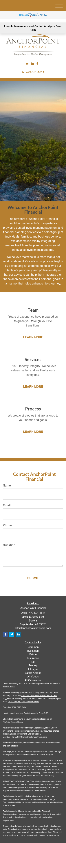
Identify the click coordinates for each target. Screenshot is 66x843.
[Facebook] (37, 64)
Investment (33, 650)
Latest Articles (33, 673)
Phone (7, 525)
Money (33, 665)
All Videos (33, 676)
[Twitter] (27, 64)
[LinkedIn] (32, 64)
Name (7, 485)
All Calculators (33, 680)
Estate (33, 654)
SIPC (19, 736)
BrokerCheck (9, 686)
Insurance (33, 658)
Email (6, 505)
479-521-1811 (35, 72)
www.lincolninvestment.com (34, 736)
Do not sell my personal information (23, 701)
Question (9, 545)
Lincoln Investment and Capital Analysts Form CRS (33, 28)
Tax (33, 661)
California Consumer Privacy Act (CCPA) (39, 695)
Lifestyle (33, 669)
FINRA (14, 736)
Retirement (33, 647)
